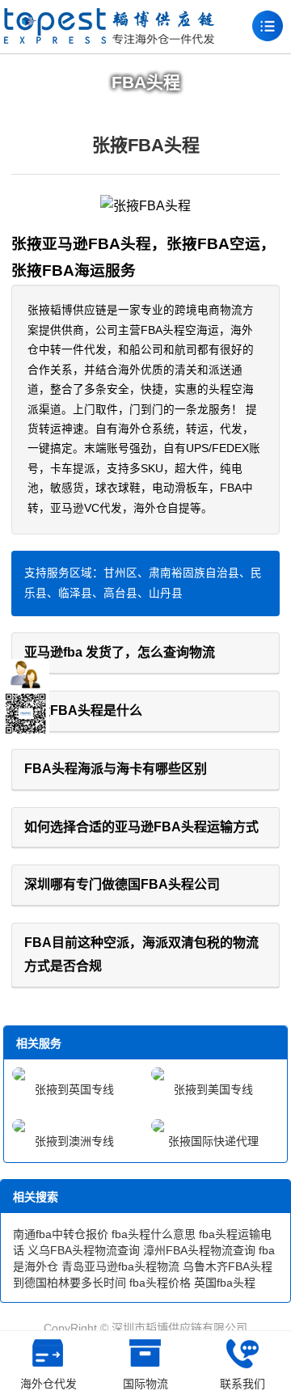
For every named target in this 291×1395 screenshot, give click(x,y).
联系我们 (242, 1383)
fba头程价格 (160, 1282)
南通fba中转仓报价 (60, 1234)
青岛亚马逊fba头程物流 (120, 1266)
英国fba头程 (224, 1282)
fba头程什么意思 (154, 1234)
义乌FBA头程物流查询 (83, 1250)
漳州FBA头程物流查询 (199, 1250)
